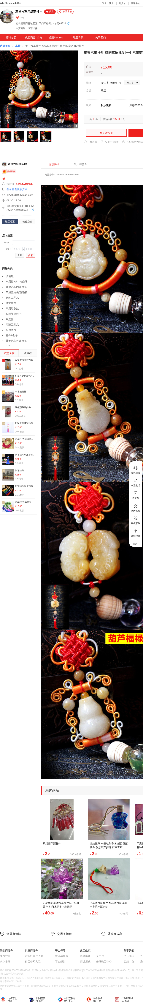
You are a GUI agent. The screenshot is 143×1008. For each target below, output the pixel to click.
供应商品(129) (33, 37)
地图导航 (78, 37)
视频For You (56, 37)
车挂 (17, 45)
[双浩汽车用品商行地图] (68, 23)
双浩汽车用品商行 (27, 11)
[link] (5, 45)
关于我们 (100, 37)
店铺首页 (11, 37)
